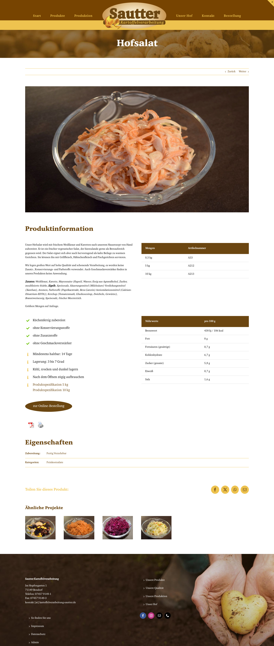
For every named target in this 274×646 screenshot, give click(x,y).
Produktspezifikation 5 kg (50, 384)
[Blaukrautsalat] (118, 527)
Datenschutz (38, 634)
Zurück (231, 71)
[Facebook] (143, 615)
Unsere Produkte (155, 580)
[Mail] (159, 615)
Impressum (37, 626)
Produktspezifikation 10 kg (51, 390)
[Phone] (167, 615)
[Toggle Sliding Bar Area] (270, 3)
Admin (35, 642)
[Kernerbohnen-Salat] (40, 527)
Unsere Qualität (155, 588)
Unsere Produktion (156, 596)
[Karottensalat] (79, 527)
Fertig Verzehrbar (56, 453)
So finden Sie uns (41, 618)
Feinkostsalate (55, 462)
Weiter (242, 71)
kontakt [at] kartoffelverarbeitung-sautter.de (50, 602)
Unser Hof (151, 604)
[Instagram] (151, 615)
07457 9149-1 (43, 594)
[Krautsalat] (156, 527)
